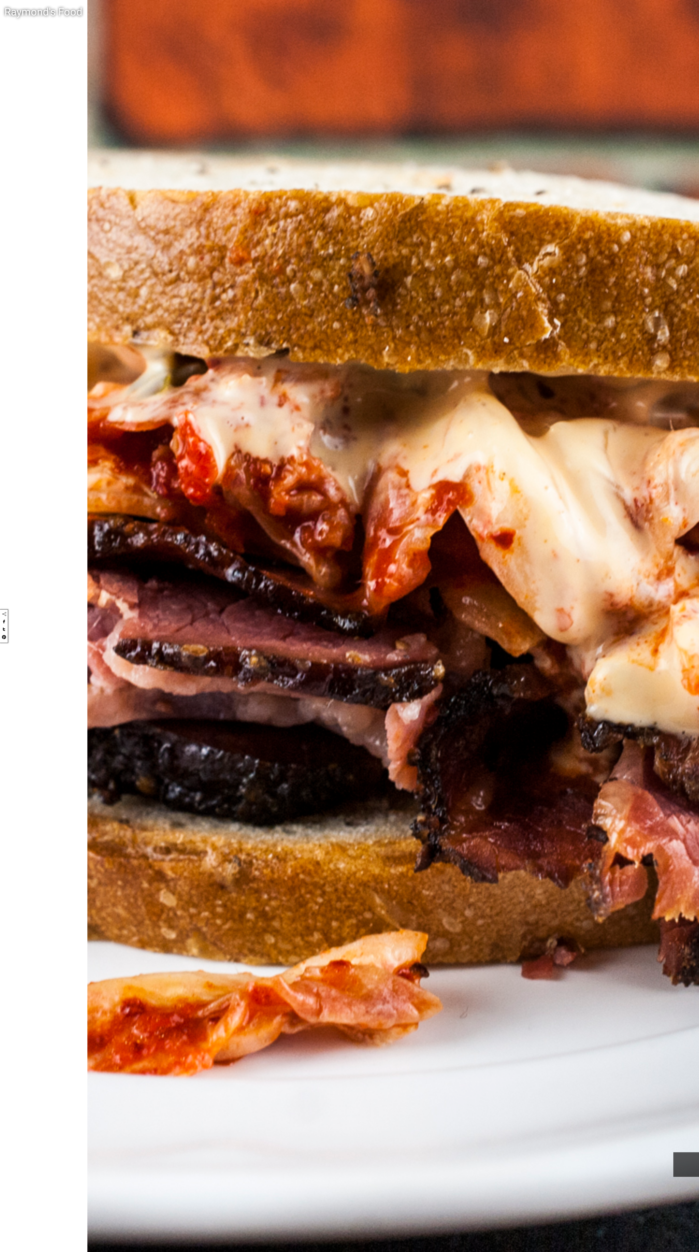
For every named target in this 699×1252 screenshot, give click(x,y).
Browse (672, 7)
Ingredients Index (644, 7)
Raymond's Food (43, 12)
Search (380, 7)
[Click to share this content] (4, 614)
